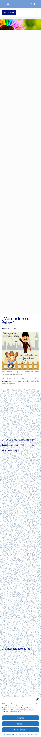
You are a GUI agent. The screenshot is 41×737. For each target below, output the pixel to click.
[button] (38, 700)
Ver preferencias (20, 730)
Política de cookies (9, 734)
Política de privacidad (22, 734)
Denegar (20, 724)
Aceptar (20, 718)
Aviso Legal (34, 734)
